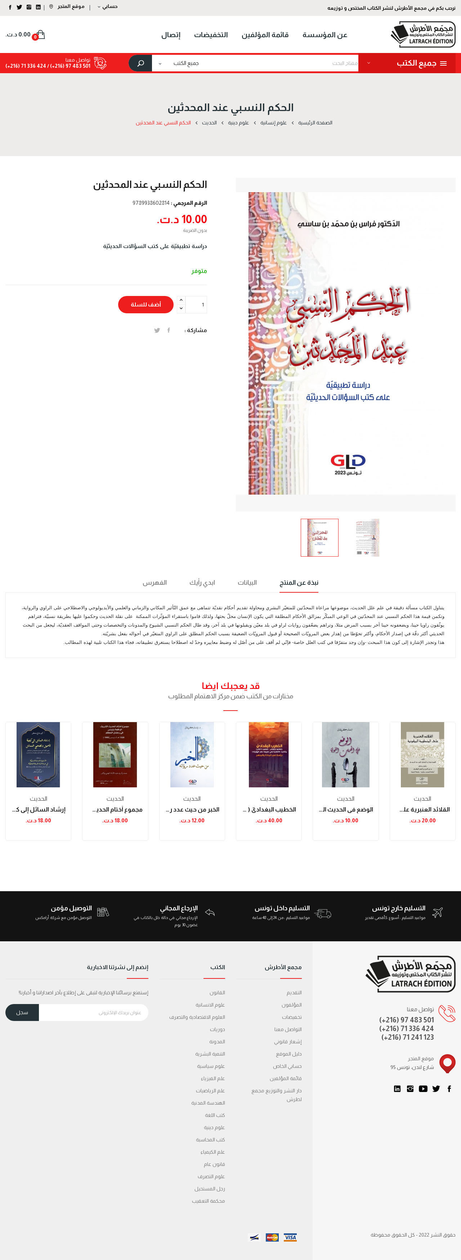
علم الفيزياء (213, 1078)
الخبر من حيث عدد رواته (192, 809)
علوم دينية (214, 1127)
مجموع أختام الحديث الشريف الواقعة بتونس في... (115, 809)
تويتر (436, 1088)
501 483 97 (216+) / (68, 66)
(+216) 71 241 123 (407, 1037)
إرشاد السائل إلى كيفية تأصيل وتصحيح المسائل (38, 809)
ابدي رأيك (202, 582)
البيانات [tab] (247, 582)
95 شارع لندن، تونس (412, 1067)
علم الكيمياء (213, 1152)
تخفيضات (292, 1017)
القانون (217, 992)
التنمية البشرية (210, 1054)
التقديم (294, 992)
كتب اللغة (215, 1115)
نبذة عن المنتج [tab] (298, 582)
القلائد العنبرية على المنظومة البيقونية (422, 809)
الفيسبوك (449, 1088)
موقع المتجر (71, 6)
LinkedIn (397, 1088)
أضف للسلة (146, 304)
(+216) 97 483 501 (406, 1020)
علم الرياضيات (210, 1090)
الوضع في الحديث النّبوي (345, 809)
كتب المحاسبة (210, 1139)
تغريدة (157, 330)
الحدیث (38, 798)
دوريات (217, 1029)
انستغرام (410, 1088)
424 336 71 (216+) (25, 66)
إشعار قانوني (288, 1041)
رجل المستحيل (209, 1189)
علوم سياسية (211, 1066)
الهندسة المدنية (208, 1103)
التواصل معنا (288, 1029)
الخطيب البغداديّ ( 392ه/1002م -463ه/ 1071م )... (269, 809)
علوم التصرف (211, 1176)
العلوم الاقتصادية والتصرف (197, 1017)
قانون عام (214, 1164)
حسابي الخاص (287, 1066)
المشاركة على (169, 330)
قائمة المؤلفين (286, 1078)
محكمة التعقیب (208, 1201)
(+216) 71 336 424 (406, 1029)
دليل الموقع (289, 1054)
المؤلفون (292, 1005)
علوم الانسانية (210, 1005)
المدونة (217, 1041)
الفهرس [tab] (155, 582)
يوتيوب (423, 1088)
